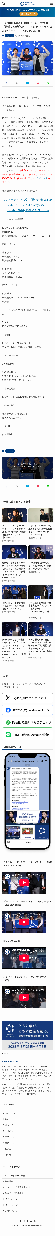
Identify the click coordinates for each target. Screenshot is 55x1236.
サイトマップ (11, 1205)
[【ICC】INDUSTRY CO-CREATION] (27, 3)
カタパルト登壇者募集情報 (17, 1187)
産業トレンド (11, 1142)
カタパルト (10, 1130)
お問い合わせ (11, 1211)
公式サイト (42, 178)
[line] (27, 1221)
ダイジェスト (11, 1113)
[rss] (34, 1221)
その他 (8, 1154)
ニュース (9, 35)
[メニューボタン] (51, 3)
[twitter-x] (24, 1221)
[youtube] (31, 1221)
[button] (6, 83)
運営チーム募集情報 (14, 1193)
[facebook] (20, 1221)
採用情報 (9, 1181)
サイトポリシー (12, 1199)
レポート (9, 1119)
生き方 (8, 1148)
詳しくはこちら (28, 14)
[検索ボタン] (3, 3)
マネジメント (11, 1136)
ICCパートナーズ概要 (15, 1175)
